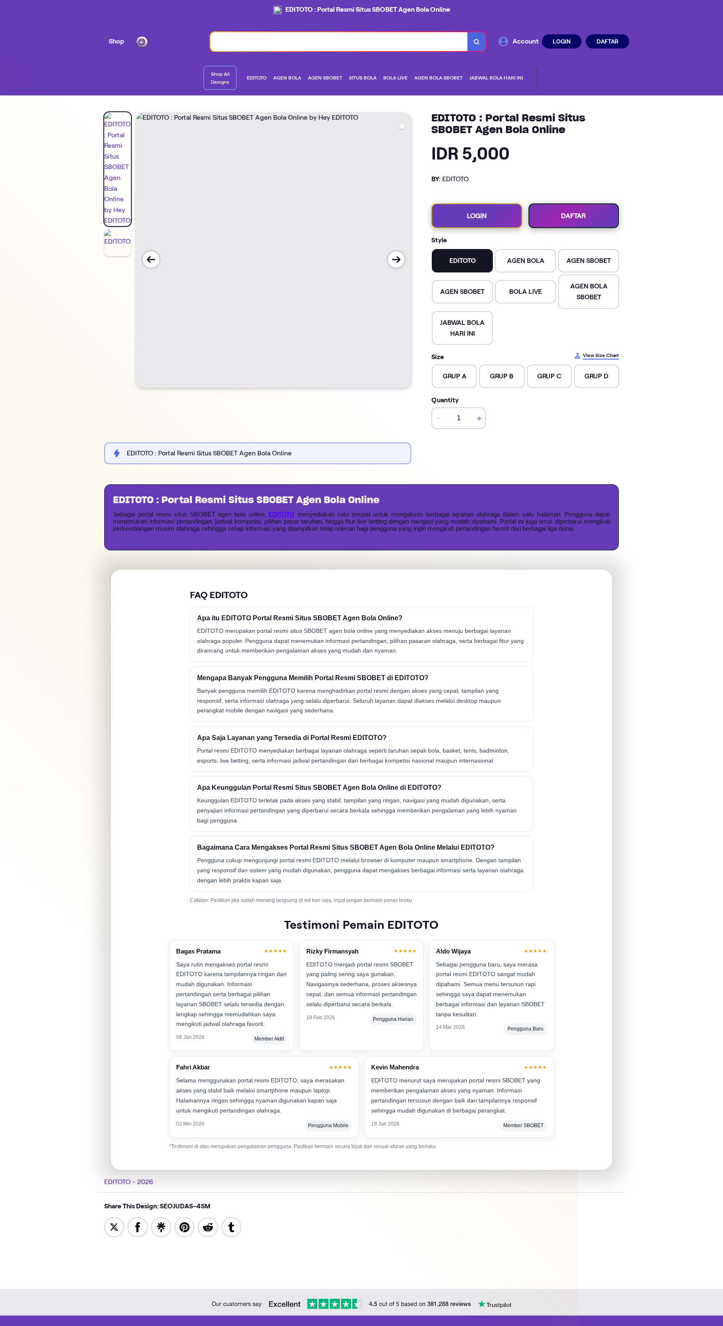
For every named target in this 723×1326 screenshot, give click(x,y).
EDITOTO (282, 514)
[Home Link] (167, 41)
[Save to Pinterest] (184, 1226)
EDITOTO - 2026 (128, 1181)
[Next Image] (396, 259)
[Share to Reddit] (208, 1226)
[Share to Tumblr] (231, 1226)
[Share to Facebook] (138, 1226)
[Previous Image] (151, 259)
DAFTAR (607, 41)
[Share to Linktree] (161, 1226)
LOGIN (562, 41)
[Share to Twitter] (114, 1226)
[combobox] (339, 41)
